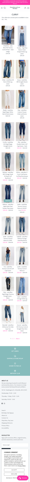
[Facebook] (2, 403)
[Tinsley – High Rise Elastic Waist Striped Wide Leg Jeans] (22, 36)
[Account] (24, 8)
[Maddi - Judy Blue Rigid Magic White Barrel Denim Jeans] (8, 99)
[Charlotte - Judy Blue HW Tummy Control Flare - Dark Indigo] (8, 35)
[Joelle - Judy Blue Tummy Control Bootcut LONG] (8, 225)
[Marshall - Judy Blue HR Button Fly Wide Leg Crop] (8, 314)
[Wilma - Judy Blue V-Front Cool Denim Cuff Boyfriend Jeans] (22, 161)
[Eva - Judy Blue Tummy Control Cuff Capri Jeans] (8, 256)
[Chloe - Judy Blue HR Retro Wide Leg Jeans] (8, 69)
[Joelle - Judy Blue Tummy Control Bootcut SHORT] (22, 193)
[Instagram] (4, 403)
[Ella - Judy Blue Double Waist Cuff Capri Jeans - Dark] (22, 131)
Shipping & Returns (7, 423)
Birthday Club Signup (8, 413)
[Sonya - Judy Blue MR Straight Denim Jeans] (22, 69)
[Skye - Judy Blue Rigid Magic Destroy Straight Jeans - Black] (8, 284)
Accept (14, 470)
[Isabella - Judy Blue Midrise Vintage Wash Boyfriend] (22, 225)
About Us (4, 415)
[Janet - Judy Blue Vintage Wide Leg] (22, 286)
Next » (18, 339)
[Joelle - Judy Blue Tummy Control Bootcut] (22, 256)
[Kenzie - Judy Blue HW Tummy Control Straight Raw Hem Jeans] (22, 314)
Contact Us (5, 418)
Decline (14, 474)
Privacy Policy (22, 466)
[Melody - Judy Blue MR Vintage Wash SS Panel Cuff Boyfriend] (8, 161)
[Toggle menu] (2, 8)
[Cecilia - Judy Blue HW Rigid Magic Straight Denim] (8, 131)
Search (4, 410)
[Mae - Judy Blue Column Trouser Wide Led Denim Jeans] (22, 99)
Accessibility (5, 428)
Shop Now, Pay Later (7, 420)
